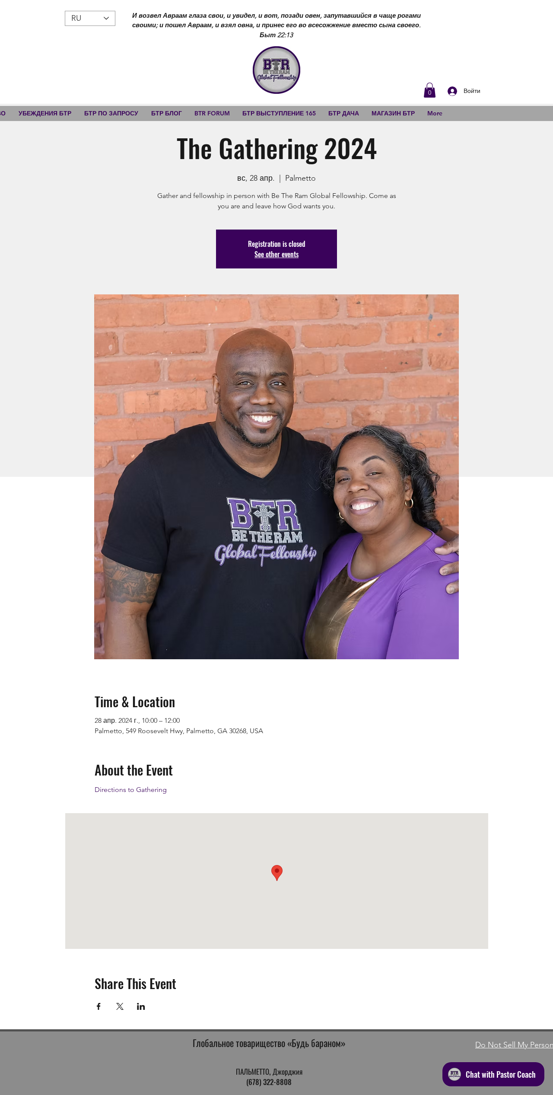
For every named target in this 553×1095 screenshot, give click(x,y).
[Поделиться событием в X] (120, 1006)
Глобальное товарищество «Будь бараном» (269, 1043)
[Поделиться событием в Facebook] (99, 1006)
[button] (429, 90)
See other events (276, 254)
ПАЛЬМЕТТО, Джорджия (269, 1071)
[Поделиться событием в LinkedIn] (141, 1006)
